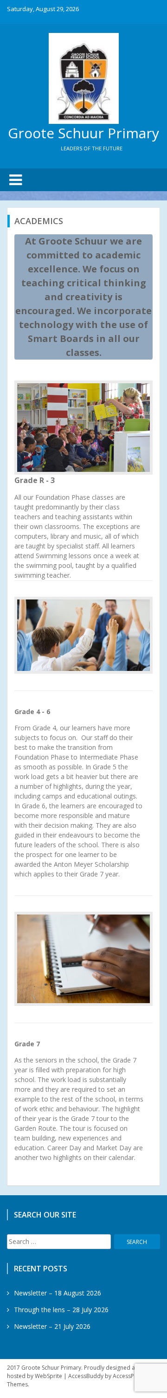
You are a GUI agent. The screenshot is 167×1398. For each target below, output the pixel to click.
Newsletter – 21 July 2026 (52, 1326)
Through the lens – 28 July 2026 (61, 1309)
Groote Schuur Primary (83, 132)
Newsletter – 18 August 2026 (57, 1292)
